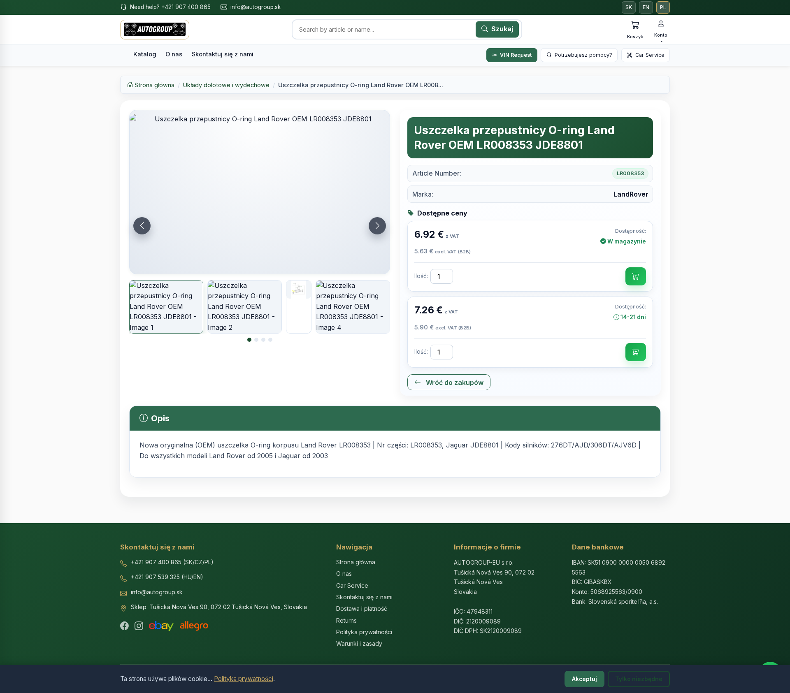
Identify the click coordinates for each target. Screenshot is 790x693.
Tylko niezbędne (638, 679)
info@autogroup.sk (255, 7)
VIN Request (516, 55)
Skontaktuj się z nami (222, 54)
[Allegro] (194, 626)
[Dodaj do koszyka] (635, 276)
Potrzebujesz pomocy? (583, 55)
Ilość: (421, 276)
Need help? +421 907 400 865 (170, 7)
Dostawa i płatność (361, 608)
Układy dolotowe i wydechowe (226, 84)
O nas (173, 54)
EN (646, 7)
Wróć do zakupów (453, 382)
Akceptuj (584, 679)
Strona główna (153, 84)
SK (628, 7)
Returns (346, 620)
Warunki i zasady (359, 643)
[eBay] (161, 626)
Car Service (650, 55)
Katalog (144, 54)
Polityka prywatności (243, 679)
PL (663, 7)
